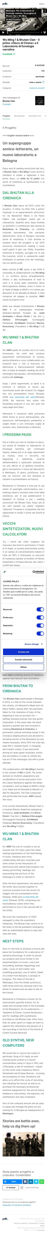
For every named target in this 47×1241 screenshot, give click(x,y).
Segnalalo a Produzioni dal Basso (17, 1205)
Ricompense (19, 116)
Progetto (6, 116)
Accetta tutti (23, 652)
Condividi (7, 54)
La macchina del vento (23, 397)
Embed (10, 1187)
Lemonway (40, 1230)
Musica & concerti (36, 88)
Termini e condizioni (20, 1223)
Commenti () (34, 116)
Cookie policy (33, 1223)
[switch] (40, 617)
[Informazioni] (43, 82)
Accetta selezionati (23, 659)
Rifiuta (23, 667)
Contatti (7, 104)
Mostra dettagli (32, 644)
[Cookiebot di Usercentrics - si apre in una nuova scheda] (33, 572)
